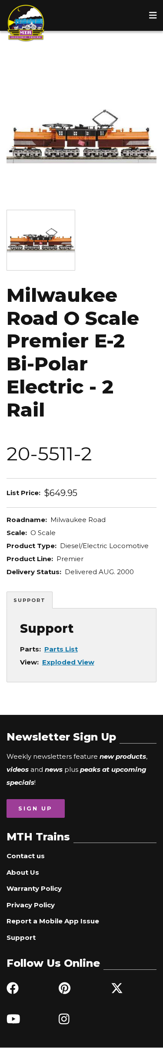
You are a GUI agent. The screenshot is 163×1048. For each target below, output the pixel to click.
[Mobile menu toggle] (153, 15)
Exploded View (68, 662)
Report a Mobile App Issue (53, 921)
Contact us (26, 856)
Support (29, 600)
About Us (23, 872)
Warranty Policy (34, 888)
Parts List (61, 649)
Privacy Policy (31, 905)
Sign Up (35, 808)
